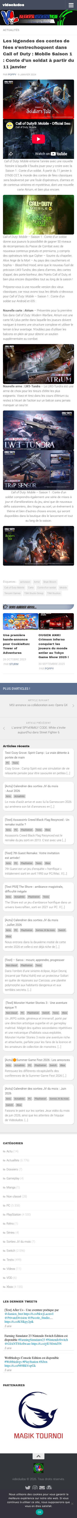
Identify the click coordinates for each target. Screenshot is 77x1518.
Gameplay (13, 1178)
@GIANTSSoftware (18, 1343)
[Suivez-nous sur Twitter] (28, 1488)
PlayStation (26, 830)
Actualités (11, 30)
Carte (31, 587)
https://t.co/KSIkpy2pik (19, 1321)
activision (25, 582)
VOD (9, 1278)
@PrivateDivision (16, 1318)
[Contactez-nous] (42, 1488)
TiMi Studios (53, 593)
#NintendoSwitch (57, 1340)
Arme (37, 582)
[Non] (72, 1504)
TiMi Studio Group (33, 593)
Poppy (12, 74)
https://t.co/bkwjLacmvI (38, 1314)
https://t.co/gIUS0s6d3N (46, 1343)
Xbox (47, 830)
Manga (11, 1187)
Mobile (63, 587)
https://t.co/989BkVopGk (20, 1365)
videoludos (13, 5)
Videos (11, 1269)
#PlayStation (30, 1362)
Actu (8, 796)
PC (7, 763)
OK (39, 1512)
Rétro (10, 1223)
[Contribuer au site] (49, 1488)
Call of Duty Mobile (14, 587)
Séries (11, 1232)
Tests (15, 763)
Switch (61, 930)
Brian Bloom (49, 582)
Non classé (11, 965)
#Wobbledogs (13, 1362)
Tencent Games (12, 593)
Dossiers (12, 1169)
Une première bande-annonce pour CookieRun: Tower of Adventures (16, 644)
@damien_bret (14, 1314)
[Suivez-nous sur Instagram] (35, 1488)
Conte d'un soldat (46, 587)
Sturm (13, 664)
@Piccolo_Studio (39, 1318)
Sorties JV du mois (45, 930)
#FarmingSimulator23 (31, 1340)
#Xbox (43, 1362)
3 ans (8, 1326)
